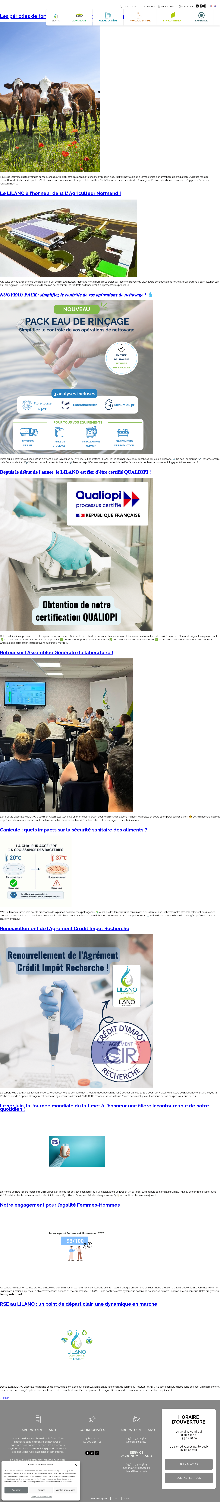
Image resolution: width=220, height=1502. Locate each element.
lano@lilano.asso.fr (136, 1471)
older (4, 1397)
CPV (127, 1498)
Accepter (16, 1490)
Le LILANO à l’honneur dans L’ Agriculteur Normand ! (60, 193)
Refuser (41, 1490)
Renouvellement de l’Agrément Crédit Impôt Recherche (64, 928)
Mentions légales (99, 1498)
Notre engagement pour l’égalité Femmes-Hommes (60, 1205)
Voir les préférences (65, 1490)
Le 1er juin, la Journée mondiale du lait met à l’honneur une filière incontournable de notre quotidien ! (104, 1107)
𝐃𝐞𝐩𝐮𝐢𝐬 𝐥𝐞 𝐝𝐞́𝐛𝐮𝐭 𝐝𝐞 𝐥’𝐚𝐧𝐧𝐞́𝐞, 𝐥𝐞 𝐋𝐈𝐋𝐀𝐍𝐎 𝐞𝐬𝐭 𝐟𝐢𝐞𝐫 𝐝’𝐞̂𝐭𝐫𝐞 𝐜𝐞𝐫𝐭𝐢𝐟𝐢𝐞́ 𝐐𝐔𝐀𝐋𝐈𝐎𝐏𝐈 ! (75, 472)
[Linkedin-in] (92, 1453)
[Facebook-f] (87, 1453)
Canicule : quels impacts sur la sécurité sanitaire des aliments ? (73, 830)
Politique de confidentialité (41, 1497)
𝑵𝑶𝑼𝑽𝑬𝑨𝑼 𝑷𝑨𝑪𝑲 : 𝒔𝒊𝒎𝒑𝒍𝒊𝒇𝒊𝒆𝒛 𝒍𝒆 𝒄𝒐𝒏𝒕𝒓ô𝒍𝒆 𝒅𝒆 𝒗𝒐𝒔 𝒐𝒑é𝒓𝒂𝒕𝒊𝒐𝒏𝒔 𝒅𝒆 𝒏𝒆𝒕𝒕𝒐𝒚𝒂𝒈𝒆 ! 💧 (76, 294)
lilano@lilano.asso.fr (136, 1441)
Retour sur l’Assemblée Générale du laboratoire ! (56, 652)
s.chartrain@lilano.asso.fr (136, 1467)
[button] (75, 1464)
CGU (116, 1498)
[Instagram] (97, 1453)
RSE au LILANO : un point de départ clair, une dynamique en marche (78, 1304)
